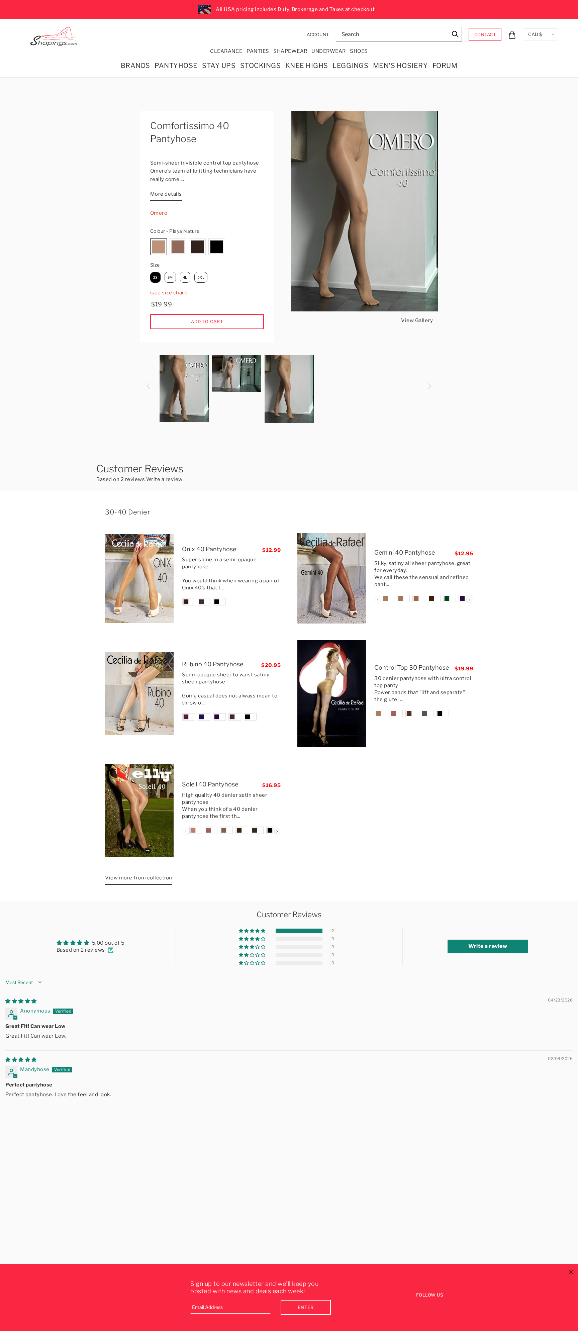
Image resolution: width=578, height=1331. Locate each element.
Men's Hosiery (400, 66)
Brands (135, 66)
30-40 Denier (127, 512)
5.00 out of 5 (108, 943)
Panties (258, 51)
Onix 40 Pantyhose (209, 549)
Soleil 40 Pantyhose (210, 784)
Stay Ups (218, 66)
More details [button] (166, 194)
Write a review (164, 479)
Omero (159, 213)
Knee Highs (306, 66)
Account (318, 34)
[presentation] (469, 599)
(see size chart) (169, 293)
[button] (253, 931)
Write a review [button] (487, 946)
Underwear (328, 51)
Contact (485, 34)
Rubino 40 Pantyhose (212, 664)
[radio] (158, 247)
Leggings (350, 66)
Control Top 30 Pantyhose (411, 667)
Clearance (226, 51)
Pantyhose (176, 66)
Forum (445, 66)
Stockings (260, 66)
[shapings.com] (55, 35)
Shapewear (290, 51)
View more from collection (138, 878)
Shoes (359, 51)
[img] (21, 1001)
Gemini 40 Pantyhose (404, 552)
